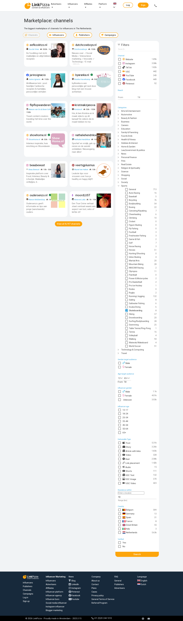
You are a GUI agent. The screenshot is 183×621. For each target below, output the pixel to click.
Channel (121, 56)
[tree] (137, 232)
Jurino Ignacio (34, 79)
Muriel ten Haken (81, 169)
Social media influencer (56, 603)
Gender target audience (127, 360)
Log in (25, 597)
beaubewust (37, 165)
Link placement (133, 463)
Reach (120, 90)
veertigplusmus (85, 165)
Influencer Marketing (55, 577)
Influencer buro (52, 599)
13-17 (125, 410)
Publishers (27, 586)
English (143, 581)
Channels (27, 590)
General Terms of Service (103, 599)
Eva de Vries (34, 49)
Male (128, 363)
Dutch (143, 584)
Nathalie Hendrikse (82, 139)
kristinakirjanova (85, 105)
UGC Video (131, 483)
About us (96, 581)
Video (128, 455)
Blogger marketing (54, 610)
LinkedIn (75, 584)
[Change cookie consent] (143, 618)
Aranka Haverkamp (82, 79)
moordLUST (82, 195)
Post (128, 442)
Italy (128, 529)
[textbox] (127, 97)
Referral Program (99, 603)
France (129, 521)
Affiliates (88, 4)
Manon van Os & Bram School (41, 109)
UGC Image (131, 479)
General (117, 581)
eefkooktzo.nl (38, 45)
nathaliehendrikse (86, 135)
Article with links (133, 451)
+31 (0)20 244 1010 (103, 618)
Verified (121, 539)
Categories (122, 108)
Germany (130, 513)
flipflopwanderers (41, 105)
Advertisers (56, 4)
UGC (128, 71)
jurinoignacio (38, 75)
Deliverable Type (124, 439)
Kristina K (78, 109)
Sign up (26, 601)
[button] (128, 5)
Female (128, 367)
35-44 (125, 421)
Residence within (125, 490)
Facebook (130, 79)
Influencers (73, 4)
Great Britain (132, 525)
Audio (128, 467)
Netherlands (131, 532)
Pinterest (130, 83)
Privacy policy (98, 595)
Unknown (127, 399)
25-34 (125, 417)
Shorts (129, 471)
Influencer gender (125, 388)
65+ (126, 378)
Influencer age (123, 407)
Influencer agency (54, 595)
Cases (94, 592)
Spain (128, 517)
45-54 (125, 425)
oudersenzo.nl (38, 195)
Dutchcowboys (80, 49)
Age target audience (126, 374)
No (124, 546)
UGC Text (130, 475)
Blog (73, 581)
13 (119, 378)
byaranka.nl (82, 75)
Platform (103, 4)
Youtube (75, 599)
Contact (95, 584)
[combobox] (121, 377)
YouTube (130, 75)
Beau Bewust (34, 169)
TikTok (129, 67)
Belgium (129, 510)
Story (128, 446)
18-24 (125, 413)
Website (129, 59)
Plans (94, 588)
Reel (128, 459)
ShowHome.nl (34, 139)
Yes (124, 542)
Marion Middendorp (37, 199)
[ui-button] (155, 6)
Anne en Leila (80, 199)
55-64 (125, 428)
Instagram (130, 63)
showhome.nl (38, 135)
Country (121, 506)
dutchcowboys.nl (86, 45)
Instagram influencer (55, 606)
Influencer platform (54, 592)
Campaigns (28, 594)
